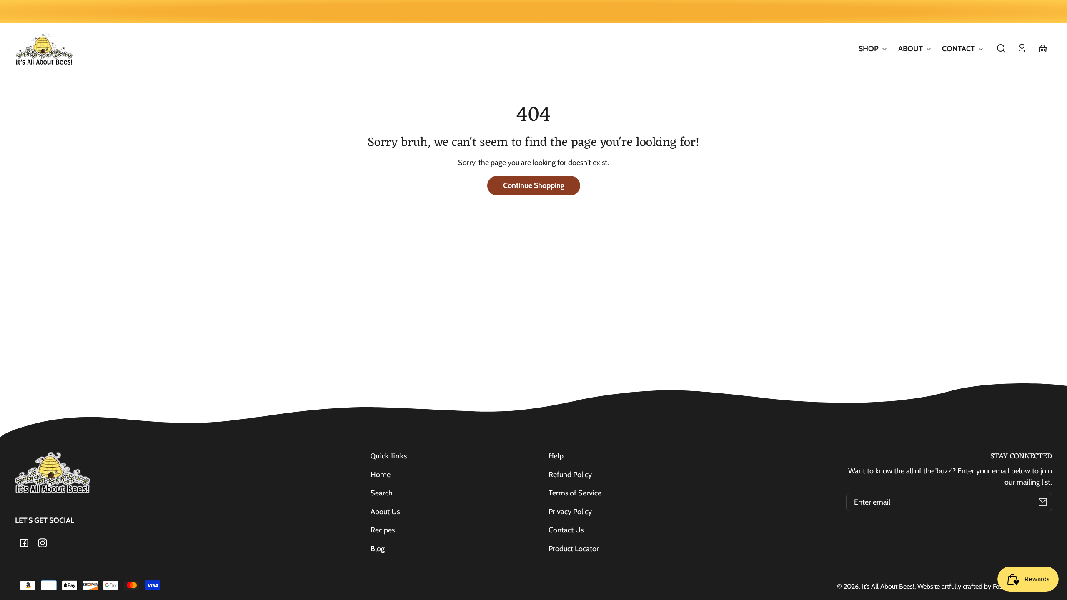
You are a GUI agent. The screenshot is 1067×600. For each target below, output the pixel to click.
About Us (385, 511)
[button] (1001, 48)
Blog (378, 548)
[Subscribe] (1043, 502)
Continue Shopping (533, 185)
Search (382, 493)
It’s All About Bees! (888, 586)
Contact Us (566, 530)
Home (381, 474)
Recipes (383, 530)
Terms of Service (575, 493)
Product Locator (574, 548)
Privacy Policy (570, 511)
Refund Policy (570, 474)
